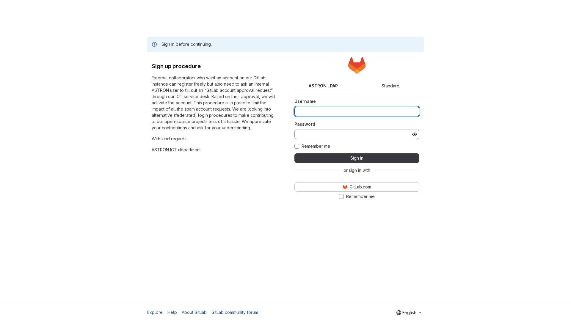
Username (305, 101)
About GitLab (194, 312)
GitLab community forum (234, 312)
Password (304, 124)
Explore (155, 312)
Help (172, 312)
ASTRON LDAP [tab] (323, 85)
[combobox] (409, 312)
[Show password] (414, 134)
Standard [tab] (390, 85)
